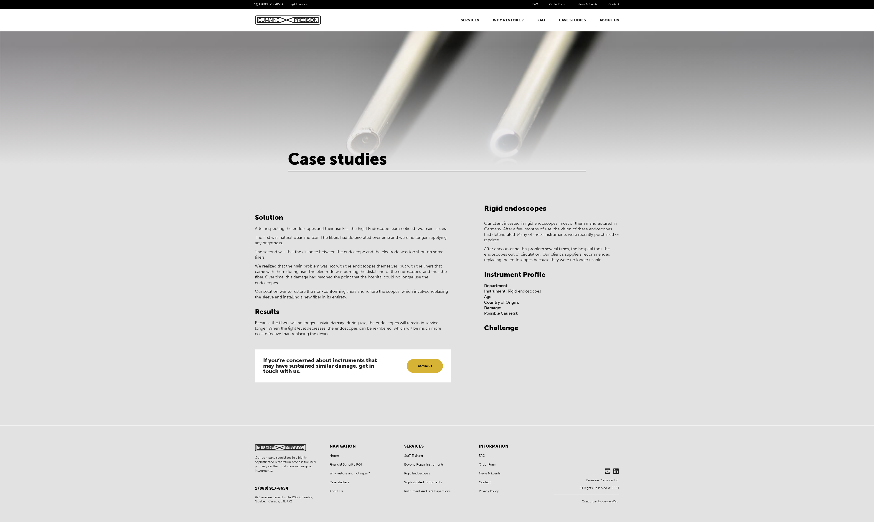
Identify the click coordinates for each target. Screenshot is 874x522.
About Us (609, 20)
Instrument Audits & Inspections (427, 491)
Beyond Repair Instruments (424, 464)
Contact (613, 4)
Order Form (558, 4)
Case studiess (339, 482)
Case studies (572, 20)
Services (470, 20)
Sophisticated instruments (423, 482)
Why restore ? (508, 20)
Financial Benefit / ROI (346, 464)
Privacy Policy (489, 491)
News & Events (587, 4)
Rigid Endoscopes (417, 473)
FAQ (535, 4)
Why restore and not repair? (350, 473)
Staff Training (413, 456)
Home (334, 456)
